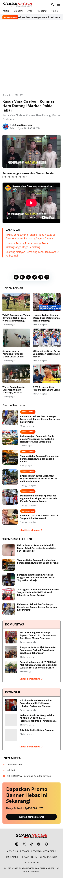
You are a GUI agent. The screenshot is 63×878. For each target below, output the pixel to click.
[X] (28, 277)
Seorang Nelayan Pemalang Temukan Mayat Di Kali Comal (13, 354)
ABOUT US (12, 851)
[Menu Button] (59, 5)
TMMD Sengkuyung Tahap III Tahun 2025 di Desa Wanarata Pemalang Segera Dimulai (16, 318)
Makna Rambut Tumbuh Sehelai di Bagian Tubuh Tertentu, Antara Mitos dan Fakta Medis (36, 548)
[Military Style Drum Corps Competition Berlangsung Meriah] (47, 338)
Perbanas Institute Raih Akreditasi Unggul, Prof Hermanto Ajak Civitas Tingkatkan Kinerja (36, 577)
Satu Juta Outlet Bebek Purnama (37, 730)
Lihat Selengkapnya (29, 530)
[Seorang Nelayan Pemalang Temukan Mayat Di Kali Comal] (16, 338)
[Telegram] (34, 277)
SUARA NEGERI (26, 868)
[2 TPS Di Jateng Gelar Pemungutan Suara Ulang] (47, 374)
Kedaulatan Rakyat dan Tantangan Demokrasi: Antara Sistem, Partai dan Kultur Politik (40, 419)
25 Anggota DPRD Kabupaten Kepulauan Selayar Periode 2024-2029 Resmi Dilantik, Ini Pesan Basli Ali (38, 592)
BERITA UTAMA (28, 412)
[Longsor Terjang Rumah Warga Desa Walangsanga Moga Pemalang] (47, 302)
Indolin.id (11, 770)
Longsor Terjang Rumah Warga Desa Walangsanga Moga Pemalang (46, 318)
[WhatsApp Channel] (46, 844)
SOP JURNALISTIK (48, 856)
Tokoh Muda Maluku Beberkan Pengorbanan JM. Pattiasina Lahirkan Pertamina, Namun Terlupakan (36, 703)
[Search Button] (53, 5)
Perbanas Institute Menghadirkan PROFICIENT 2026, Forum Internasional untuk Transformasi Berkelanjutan (37, 718)
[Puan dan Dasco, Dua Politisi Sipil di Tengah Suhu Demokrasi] (10, 517)
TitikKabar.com (14, 764)
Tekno (54, 10)
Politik (5, 10)
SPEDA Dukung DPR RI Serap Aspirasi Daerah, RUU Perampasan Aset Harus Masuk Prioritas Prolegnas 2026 (38, 635)
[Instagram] (17, 844)
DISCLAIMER (12, 856)
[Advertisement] (31, 56)
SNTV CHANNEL (31, 862)
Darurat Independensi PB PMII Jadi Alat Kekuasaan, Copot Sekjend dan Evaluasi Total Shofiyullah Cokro (38, 665)
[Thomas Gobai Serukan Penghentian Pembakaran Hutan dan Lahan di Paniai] (10, 457)
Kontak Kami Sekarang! (31, 816)
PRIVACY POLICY (29, 856)
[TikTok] (31, 844)
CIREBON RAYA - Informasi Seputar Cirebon (28, 775)
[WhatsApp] (46, 277)
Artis (30, 10)
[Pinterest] (40, 277)
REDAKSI (24, 851)
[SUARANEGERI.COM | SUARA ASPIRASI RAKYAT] (17, 4)
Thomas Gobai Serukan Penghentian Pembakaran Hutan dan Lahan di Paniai (39, 459)
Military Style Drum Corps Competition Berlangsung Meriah (46, 354)
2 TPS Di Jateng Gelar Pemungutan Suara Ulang (46, 388)
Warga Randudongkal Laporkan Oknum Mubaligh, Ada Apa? (13, 390)
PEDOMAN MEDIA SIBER (43, 851)
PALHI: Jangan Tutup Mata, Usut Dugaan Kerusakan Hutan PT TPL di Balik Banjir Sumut (38, 478)
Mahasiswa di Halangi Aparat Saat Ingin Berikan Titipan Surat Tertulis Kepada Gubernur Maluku (38, 498)
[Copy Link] (16, 277)
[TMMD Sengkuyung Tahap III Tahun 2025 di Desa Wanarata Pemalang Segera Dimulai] (16, 302)
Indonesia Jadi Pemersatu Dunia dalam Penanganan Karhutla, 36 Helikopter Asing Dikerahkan (37, 439)
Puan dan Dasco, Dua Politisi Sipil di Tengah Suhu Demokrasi (39, 517)
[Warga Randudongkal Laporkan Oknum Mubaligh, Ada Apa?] (16, 374)
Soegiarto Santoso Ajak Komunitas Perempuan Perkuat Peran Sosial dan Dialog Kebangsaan (38, 650)
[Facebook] (22, 277)
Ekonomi (18, 10)
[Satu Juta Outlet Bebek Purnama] (11, 735)
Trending (41, 10)
